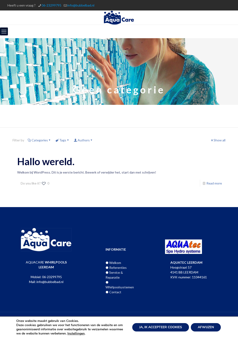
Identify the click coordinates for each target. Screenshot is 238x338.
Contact (115, 292)
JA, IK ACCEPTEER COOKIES (160, 327)
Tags (62, 140)
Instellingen (76, 333)
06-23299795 (51, 5)
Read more (214, 183)
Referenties (118, 268)
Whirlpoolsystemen (120, 287)
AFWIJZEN (206, 327)
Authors (84, 140)
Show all (219, 140)
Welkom (115, 263)
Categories (40, 140)
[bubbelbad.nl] (119, 17)
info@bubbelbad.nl (80, 5)
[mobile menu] (4, 31)
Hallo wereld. (46, 161)
